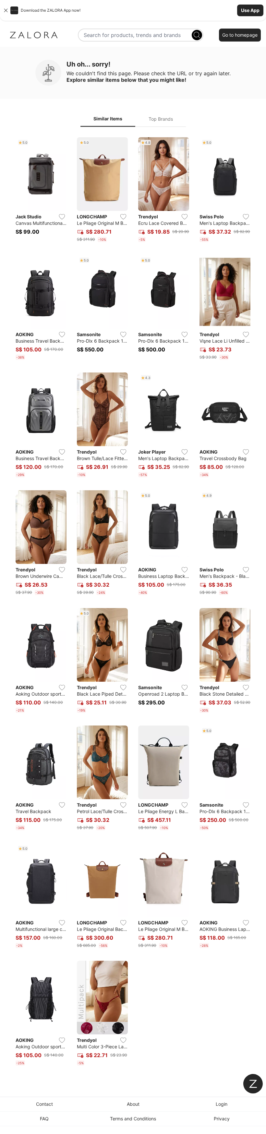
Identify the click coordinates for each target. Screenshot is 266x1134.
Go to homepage (240, 35)
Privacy (222, 1118)
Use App (250, 10)
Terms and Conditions (133, 1118)
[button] (133, 10)
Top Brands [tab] (161, 119)
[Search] (197, 35)
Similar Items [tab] (107, 118)
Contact (44, 1104)
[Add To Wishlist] (61, 216)
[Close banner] (6, 10)
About (133, 1104)
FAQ (44, 1118)
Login (221, 1104)
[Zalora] (33, 35)
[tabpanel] (133, 603)
